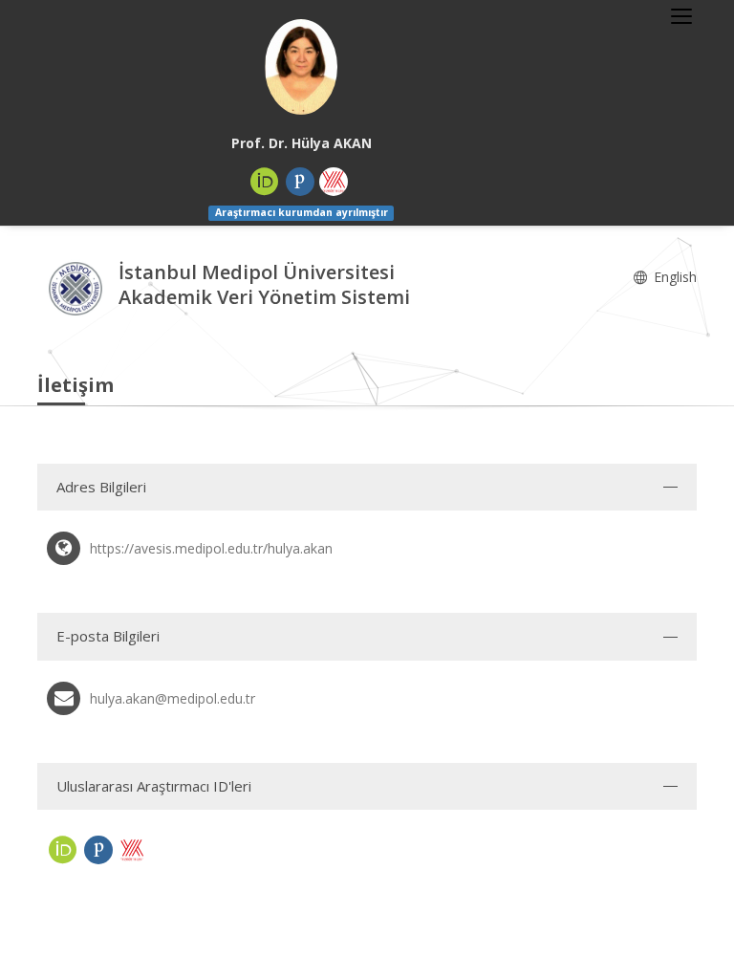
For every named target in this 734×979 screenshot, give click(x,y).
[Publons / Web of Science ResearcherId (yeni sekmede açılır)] (300, 181)
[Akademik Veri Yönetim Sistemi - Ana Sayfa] (78, 286)
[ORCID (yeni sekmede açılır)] (264, 181)
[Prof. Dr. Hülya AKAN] (301, 67)
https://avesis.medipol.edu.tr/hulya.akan (211, 548)
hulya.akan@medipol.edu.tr (172, 698)
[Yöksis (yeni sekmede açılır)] (333, 181)
